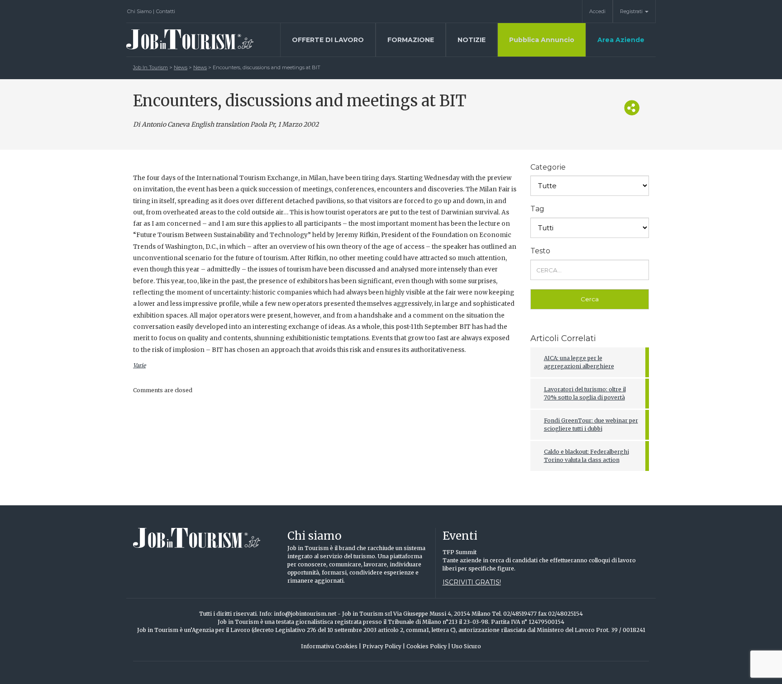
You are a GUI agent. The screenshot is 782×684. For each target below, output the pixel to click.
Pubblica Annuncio (541, 40)
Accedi (597, 11)
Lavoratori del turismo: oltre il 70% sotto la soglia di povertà (585, 393)
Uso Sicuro (466, 646)
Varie (139, 365)
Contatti (165, 11)
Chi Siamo (140, 11)
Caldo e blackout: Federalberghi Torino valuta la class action (586, 455)
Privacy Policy (383, 646)
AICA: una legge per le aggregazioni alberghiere (579, 362)
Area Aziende (620, 40)
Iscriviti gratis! (472, 582)
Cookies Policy (428, 646)
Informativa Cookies (331, 646)
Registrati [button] (632, 11)
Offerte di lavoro (328, 40)
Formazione (410, 40)
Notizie (472, 40)
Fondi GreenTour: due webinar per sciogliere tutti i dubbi (591, 424)
